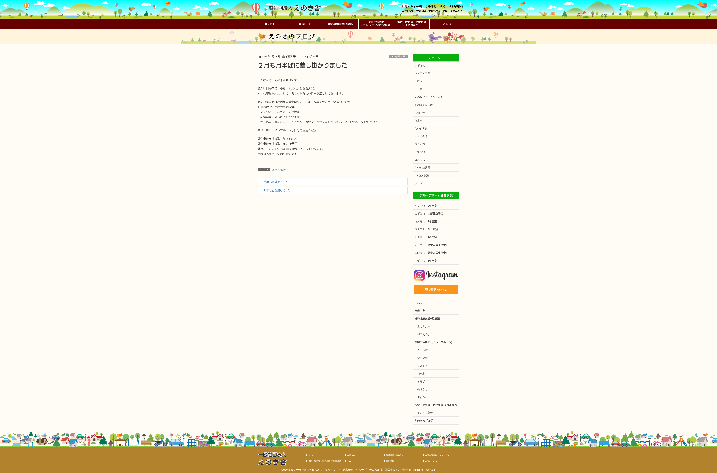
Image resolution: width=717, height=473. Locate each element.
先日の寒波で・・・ (276, 181)
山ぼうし (420, 81)
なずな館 (420, 151)
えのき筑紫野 (398, 56)
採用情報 (390, 461)
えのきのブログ (424, 420)
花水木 (418, 120)
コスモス (420, 159)
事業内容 (420, 310)
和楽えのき (421, 136)
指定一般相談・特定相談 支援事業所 (436, 404)
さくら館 (420, 143)
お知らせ (420, 112)
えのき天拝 (421, 128)
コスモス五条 (422, 73)
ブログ (418, 183)
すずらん (420, 65)
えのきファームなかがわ (429, 96)
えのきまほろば (424, 104)
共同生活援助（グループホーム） (434, 342)
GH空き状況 (422, 175)
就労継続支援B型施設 (427, 318)
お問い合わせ (437, 289)
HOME (418, 302)
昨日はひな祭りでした (277, 190)
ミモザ (418, 88)
